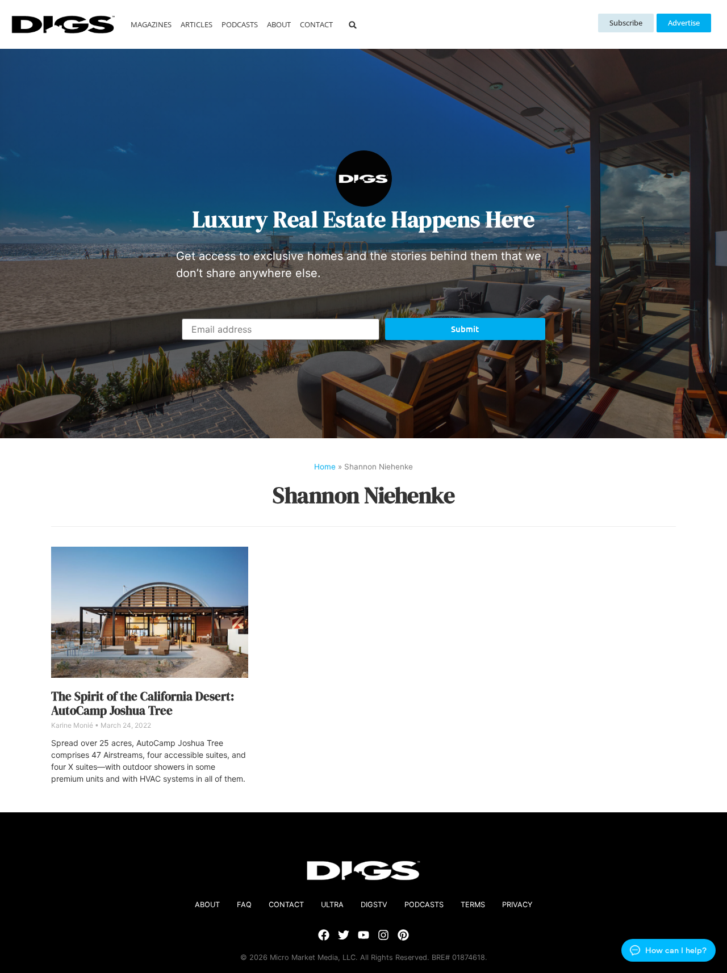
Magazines (151, 24)
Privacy (517, 904)
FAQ (244, 904)
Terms (473, 904)
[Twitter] (343, 935)
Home (325, 466)
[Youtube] (363, 935)
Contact (316, 24)
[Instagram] (383, 935)
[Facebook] (323, 935)
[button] (353, 25)
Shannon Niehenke (363, 495)
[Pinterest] (403, 935)
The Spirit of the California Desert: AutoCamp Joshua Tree (142, 703)
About (279, 24)
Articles (196, 24)
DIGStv (374, 904)
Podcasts (240, 24)
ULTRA (332, 904)
